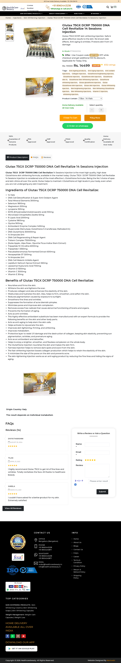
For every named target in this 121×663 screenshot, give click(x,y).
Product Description (19, 157)
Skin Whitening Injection (35, 18)
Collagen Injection (79, 74)
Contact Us (78, 549)
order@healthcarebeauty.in (50, 564)
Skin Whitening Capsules (23, 611)
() (114, 6)
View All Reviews (13, 508)
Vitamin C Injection (100, 91)
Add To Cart (71, 118)
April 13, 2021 (15, 461)
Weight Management (57, 13)
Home (8, 18)
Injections (78, 13)
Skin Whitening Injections (81, 91)
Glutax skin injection (92, 85)
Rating (79, 460)
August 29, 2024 (16, 442)
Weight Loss (20, 617)
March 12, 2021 (15, 490)
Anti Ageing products (77, 71)
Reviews (47, 157)
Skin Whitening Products (30, 13)
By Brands (95, 13)
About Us (77, 542)
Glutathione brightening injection (101, 74)
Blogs (75, 546)
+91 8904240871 (45, 550)
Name (79, 445)
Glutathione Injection (71, 77)
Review (79, 465)
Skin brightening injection (81, 88)
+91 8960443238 (45, 547)
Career (76, 557)
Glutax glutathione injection (90, 82)
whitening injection (70, 94)
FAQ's (35, 157)
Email (78, 453)
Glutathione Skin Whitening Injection (83, 79)
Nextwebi (110, 660)
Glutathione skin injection (91, 77)
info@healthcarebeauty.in (50, 567)
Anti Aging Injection (95, 71)
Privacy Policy (79, 566)
